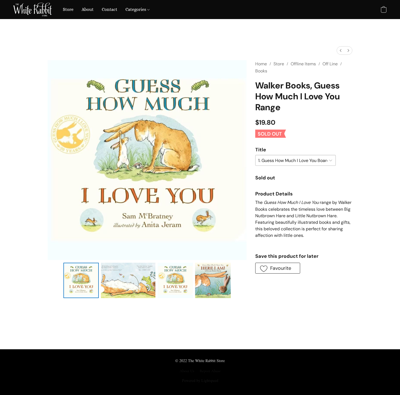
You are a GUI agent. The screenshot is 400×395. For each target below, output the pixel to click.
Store (68, 9)
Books (261, 71)
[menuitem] (340, 50)
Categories (136, 9)
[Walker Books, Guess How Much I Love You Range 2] (175, 280)
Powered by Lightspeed (200, 380)
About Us (187, 371)
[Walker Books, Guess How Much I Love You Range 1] (128, 280)
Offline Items (303, 64)
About (88, 9)
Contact (109, 9)
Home (261, 64)
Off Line (330, 64)
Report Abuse (210, 371)
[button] (32, 9)
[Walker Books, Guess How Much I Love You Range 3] (212, 280)
